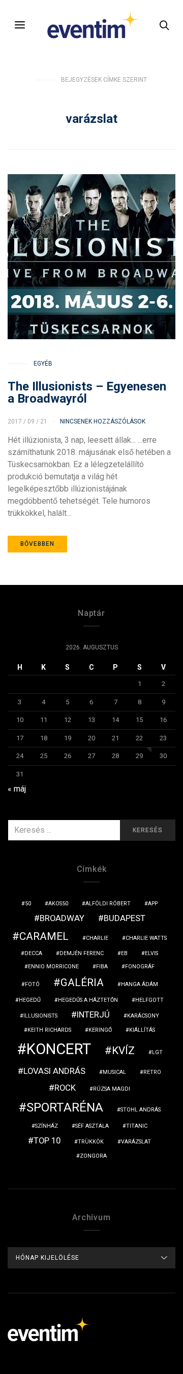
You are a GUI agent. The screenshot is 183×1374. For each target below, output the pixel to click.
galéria (82, 982)
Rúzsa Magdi (111, 1089)
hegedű (30, 1000)
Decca (33, 953)
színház (46, 1126)
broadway (62, 918)
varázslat (136, 1141)
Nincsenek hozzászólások (102, 421)
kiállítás (142, 1030)
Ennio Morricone (53, 966)
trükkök (91, 1141)
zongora (93, 1156)
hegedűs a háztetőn (88, 1000)
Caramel (44, 936)
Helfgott (149, 1000)
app (153, 903)
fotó (32, 984)
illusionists (40, 1015)
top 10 (47, 1140)
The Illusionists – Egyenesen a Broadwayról (87, 392)
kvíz (123, 1050)
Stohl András (140, 1109)
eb (124, 953)
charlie (97, 938)
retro (152, 1072)
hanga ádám (139, 984)
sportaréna (64, 1107)
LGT (157, 1052)
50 (28, 903)
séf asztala (92, 1126)
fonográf (140, 966)
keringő (100, 1030)
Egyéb (43, 363)
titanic (136, 1126)
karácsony (143, 1015)
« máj (17, 789)
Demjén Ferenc (81, 953)
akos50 (58, 903)
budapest (124, 918)
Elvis (151, 953)
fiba (102, 966)
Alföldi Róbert (108, 903)
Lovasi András (54, 1071)
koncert (58, 1049)
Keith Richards (49, 1030)
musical (114, 1072)
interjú (93, 1014)
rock (65, 1088)
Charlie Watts (146, 938)
